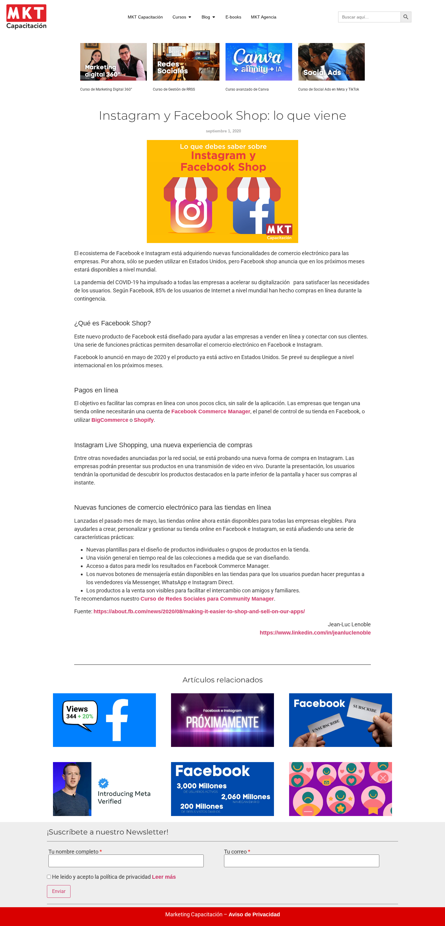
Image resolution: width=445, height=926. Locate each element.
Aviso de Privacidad (254, 914)
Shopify (144, 420)
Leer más (164, 877)
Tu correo (236, 851)
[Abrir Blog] (214, 17)
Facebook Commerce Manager (210, 411)
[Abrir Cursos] (190, 17)
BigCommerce (109, 420)
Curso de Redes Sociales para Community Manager (207, 599)
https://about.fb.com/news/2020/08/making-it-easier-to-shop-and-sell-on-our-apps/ (199, 611)
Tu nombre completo (74, 851)
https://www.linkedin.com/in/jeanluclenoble (315, 633)
